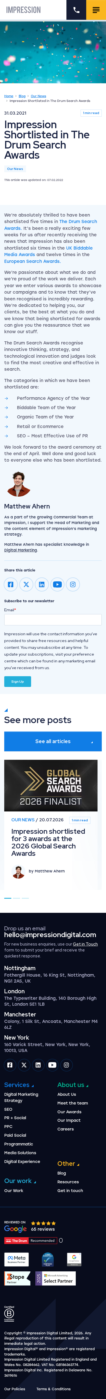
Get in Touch (85, 944)
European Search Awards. (32, 261)
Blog (22, 96)
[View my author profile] (53, 482)
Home (8, 96)
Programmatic (18, 1144)
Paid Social (15, 1135)
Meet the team (72, 1103)
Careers (65, 1129)
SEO (8, 1109)
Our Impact (69, 1120)
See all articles (53, 741)
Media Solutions (20, 1153)
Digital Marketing (20, 550)
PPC (8, 1126)
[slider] (44, 1223)
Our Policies (14, 1389)
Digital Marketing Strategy (21, 1097)
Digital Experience (22, 1161)
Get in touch (70, 1190)
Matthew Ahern (27, 506)
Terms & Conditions (53, 1389)
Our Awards (69, 1112)
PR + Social (15, 1118)
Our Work (13, 1190)
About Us (66, 1094)
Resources (68, 1182)
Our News (38, 96)
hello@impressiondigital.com (50, 934)
